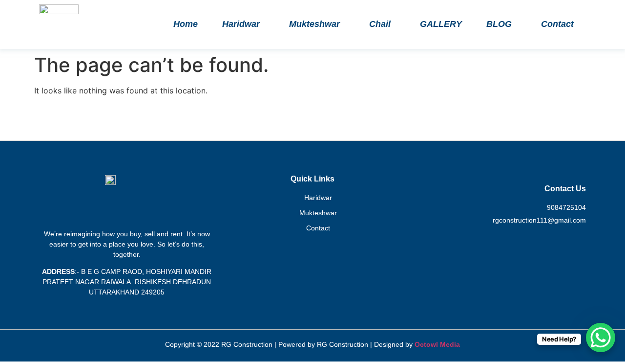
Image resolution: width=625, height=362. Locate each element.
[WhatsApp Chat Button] (600, 337)
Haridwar (241, 24)
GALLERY (441, 24)
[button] (243, 24)
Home (185, 24)
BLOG (499, 24)
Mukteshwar (314, 24)
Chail (380, 24)
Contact (557, 24)
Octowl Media (437, 344)
